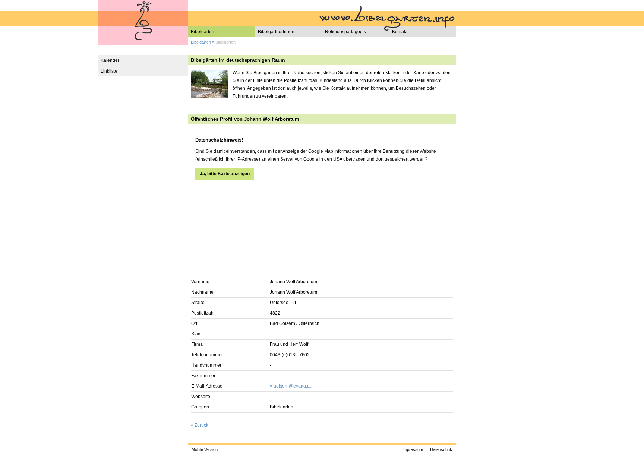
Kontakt (399, 31)
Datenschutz (441, 449)
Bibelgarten (201, 42)
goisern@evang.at (292, 386)
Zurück (201, 425)
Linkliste (109, 71)
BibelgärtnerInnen (276, 31)
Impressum (412, 449)
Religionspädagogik (345, 31)
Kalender (110, 60)
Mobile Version (205, 449)
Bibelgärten (202, 31)
